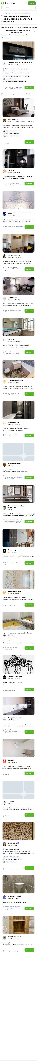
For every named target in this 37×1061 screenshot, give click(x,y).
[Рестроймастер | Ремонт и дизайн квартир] (18, 210)
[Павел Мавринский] (18, 934)
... (8, 13)
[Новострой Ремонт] (18, 893)
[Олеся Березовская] (18, 461)
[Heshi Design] (18, 121)
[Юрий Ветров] (18, 294)
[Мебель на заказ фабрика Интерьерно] (18, 504)
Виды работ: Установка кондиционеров (21, 13)
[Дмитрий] (18, 757)
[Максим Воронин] (18, 547)
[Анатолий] (18, 799)
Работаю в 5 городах (23, 65)
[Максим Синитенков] (18, 673)
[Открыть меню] (25, 3)
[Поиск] (3, 8)
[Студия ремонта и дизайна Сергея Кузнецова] (18, 631)
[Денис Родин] (18, 846)
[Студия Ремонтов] (18, 252)
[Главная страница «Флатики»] (12, 3)
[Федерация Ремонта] (18, 715)
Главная (3, 13)
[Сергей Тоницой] (18, 419)
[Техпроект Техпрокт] (18, 588)
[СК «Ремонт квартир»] (18, 377)
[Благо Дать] (18, 167)
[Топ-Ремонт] (18, 336)
